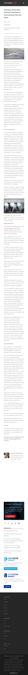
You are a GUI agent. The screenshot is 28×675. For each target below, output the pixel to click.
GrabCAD (17, 28)
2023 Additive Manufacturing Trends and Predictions (13, 534)
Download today (10, 568)
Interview (6, 29)
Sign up (17, 437)
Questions (6, 607)
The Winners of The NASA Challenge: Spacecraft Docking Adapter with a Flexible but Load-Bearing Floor (13, 540)
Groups (5, 604)
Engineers (6, 613)
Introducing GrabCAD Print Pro (10, 530)
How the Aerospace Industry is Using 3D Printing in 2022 (13, 551)
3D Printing (6, 28)
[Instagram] (8, 523)
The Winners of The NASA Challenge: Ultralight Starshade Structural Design (12, 546)
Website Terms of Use (9, 656)
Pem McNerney (7, 24)
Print (5, 620)
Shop (5, 623)
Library (5, 599)
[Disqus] (14, 481)
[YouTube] (18, 523)
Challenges (6, 602)
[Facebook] (5, 523)
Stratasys (19, 71)
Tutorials (5, 610)
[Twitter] (15, 523)
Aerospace (12, 28)
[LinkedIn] (12, 523)
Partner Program (7, 626)
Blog (5, 633)
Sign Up (7, 586)
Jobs (5, 648)
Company (6, 645)
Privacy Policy (15, 658)
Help (5, 638)
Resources (6, 636)
